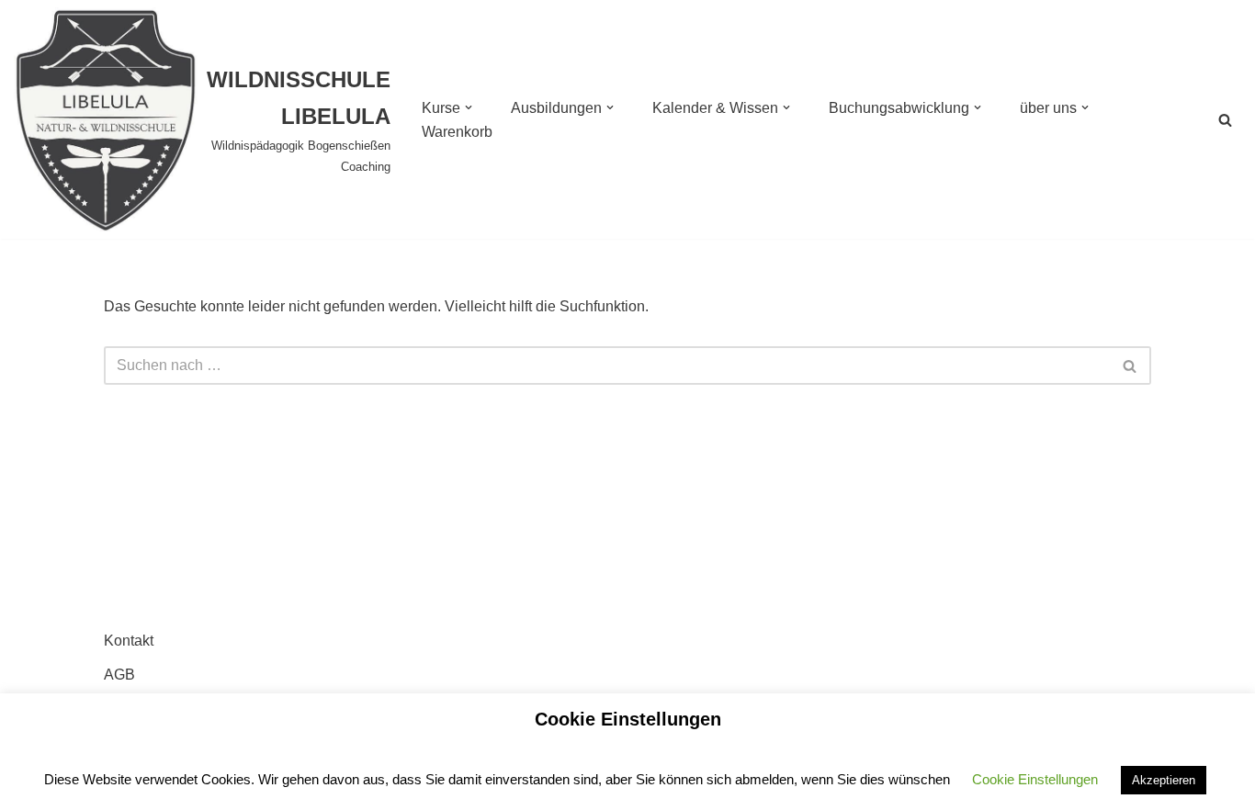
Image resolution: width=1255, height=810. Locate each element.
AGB (119, 674)
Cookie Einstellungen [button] (1035, 779)
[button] (468, 107)
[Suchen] (1225, 120)
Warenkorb (457, 132)
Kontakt (128, 640)
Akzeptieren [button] (1163, 780)
